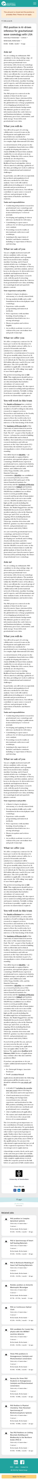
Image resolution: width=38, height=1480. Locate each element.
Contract (23, 38)
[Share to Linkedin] (19, 1190)
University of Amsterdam (11, 38)
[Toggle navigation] (35, 3)
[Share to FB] (14, 1190)
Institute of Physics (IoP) (17, 426)
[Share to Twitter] (23, 1190)
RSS (11, 1467)
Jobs (17, 1467)
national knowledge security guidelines (18, 1156)
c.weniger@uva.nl (17, 1074)
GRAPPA (22, 455)
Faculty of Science (14, 404)
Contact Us (24, 1467)
